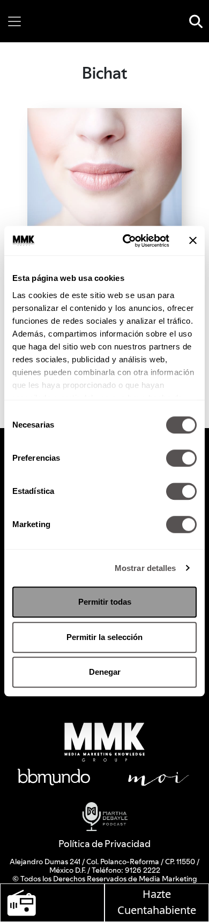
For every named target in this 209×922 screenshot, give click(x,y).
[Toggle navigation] (14, 21)
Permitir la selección (104, 637)
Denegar (105, 671)
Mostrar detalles (145, 568)
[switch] (181, 458)
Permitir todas (104, 601)
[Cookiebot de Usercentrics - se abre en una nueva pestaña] (126, 241)
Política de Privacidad (104, 843)
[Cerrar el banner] (193, 241)
